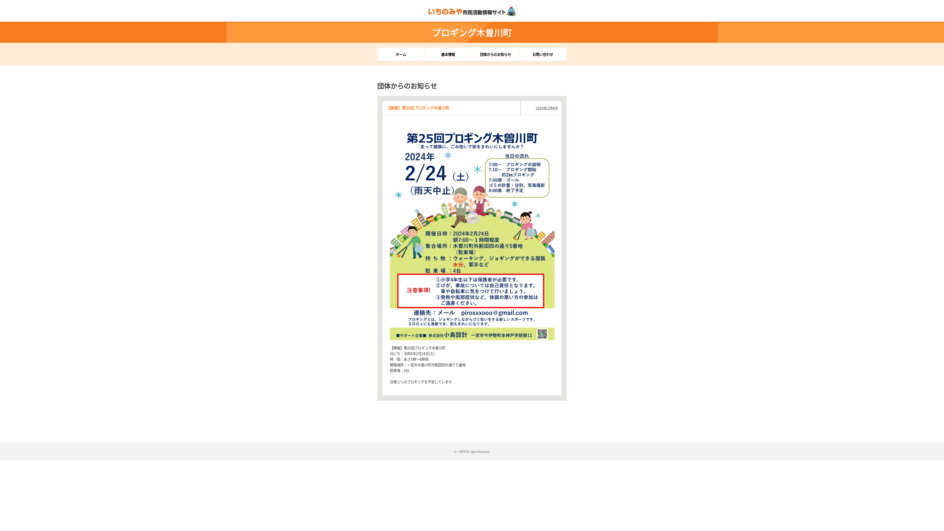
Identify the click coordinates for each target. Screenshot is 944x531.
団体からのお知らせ (495, 54)
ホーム (401, 54)
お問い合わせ (542, 54)
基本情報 (448, 54)
